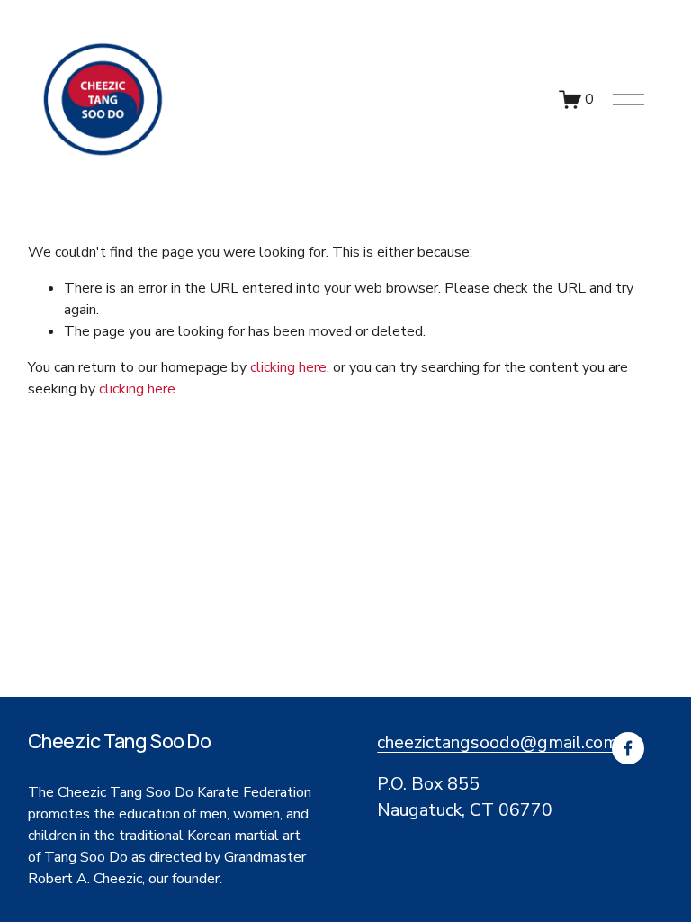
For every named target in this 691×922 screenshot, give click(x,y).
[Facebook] (628, 748)
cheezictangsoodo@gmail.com (497, 742)
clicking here (288, 367)
